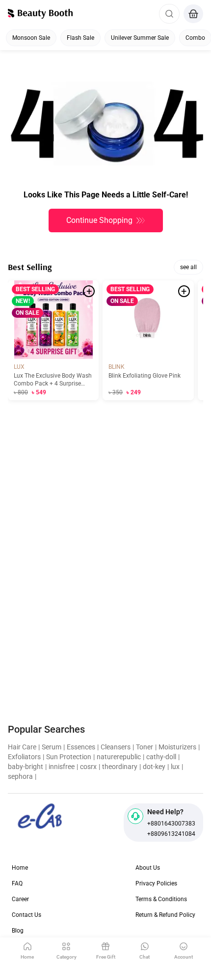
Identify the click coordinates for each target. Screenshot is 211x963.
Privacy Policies (156, 883)
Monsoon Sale (31, 37)
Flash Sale (80, 37)
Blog (18, 930)
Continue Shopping (99, 220)
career (20, 899)
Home (20, 867)
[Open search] (169, 14)
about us (147, 867)
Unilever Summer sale (140, 37)
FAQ (17, 883)
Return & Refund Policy (165, 914)
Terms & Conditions (161, 899)
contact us (26, 914)
